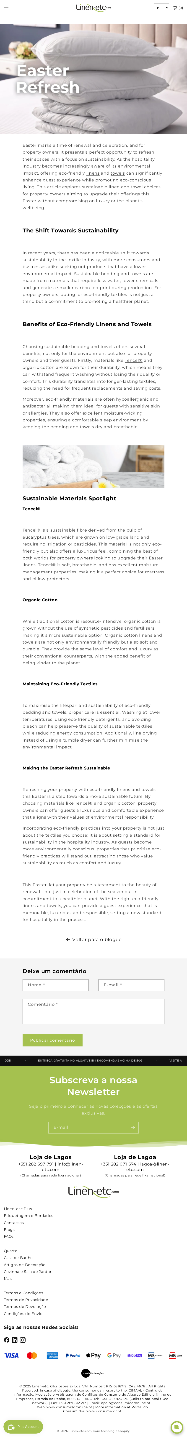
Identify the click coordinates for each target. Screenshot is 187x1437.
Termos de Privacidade (26, 1300)
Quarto (11, 1251)
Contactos (14, 1223)
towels (118, 173)
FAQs (9, 1236)
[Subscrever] (132, 1128)
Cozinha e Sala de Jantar (28, 1271)
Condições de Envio (23, 1314)
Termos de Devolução (25, 1306)
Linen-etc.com (81, 1431)
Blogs (9, 1229)
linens (93, 173)
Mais (8, 1278)
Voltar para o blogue (97, 939)
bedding (110, 273)
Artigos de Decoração (25, 1265)
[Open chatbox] (177, 1427)
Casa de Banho (18, 1258)
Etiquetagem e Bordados (29, 1215)
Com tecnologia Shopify (111, 1431)
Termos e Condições (23, 1293)
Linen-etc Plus (18, 1209)
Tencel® (134, 360)
